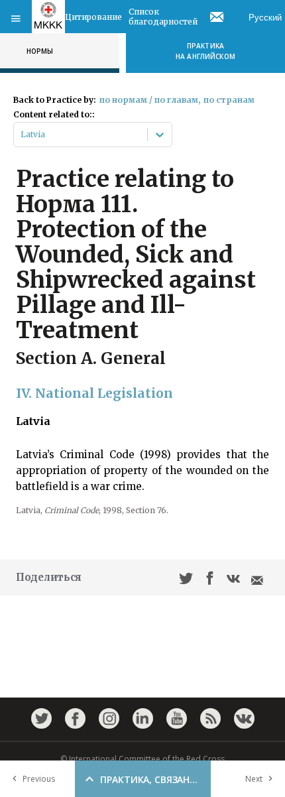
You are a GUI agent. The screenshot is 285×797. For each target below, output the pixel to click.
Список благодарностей (163, 17)
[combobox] (22, 134)
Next (253, 778)
